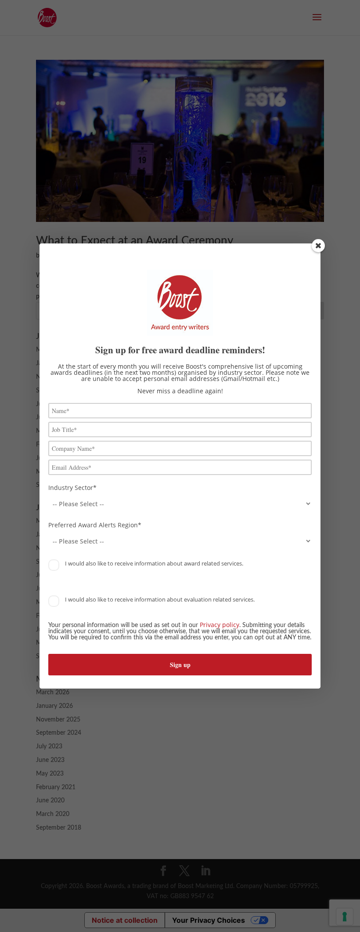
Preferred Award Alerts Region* (94, 525)
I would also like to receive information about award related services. (153, 563)
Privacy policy (219, 624)
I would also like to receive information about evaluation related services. (159, 599)
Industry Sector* (72, 488)
